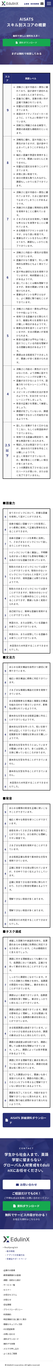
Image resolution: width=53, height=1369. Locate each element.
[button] (49, 3)
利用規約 (7, 1314)
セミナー (7, 1289)
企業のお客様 (9, 1270)
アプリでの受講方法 (16, 1255)
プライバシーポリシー (13, 1309)
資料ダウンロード (28, 42)
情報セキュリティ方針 (13, 1324)
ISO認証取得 (9, 1329)
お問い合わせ (42, 3)
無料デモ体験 (9, 1343)
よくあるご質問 (10, 1353)
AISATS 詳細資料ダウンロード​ (27, 1120)
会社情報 (7, 1304)
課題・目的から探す (12, 1280)
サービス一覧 (9, 1284)
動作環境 (11, 1251)
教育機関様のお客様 (12, 1275)
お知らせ (7, 1299)
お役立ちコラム (10, 1294)
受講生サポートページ (16, 1258)
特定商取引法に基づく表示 (15, 1319)
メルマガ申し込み (11, 1348)
